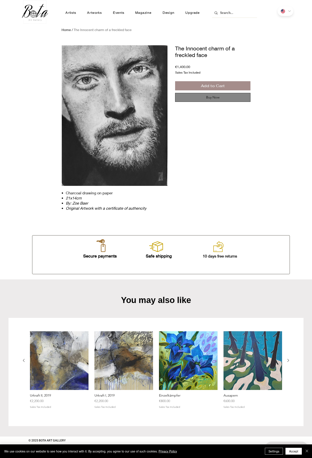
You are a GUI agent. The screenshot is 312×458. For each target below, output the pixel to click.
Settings (273, 451)
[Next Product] (288, 360)
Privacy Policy (168, 451)
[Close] (306, 451)
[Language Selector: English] (285, 11)
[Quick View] (59, 360)
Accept (293, 451)
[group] (156, 372)
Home (66, 30)
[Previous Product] (23, 360)
